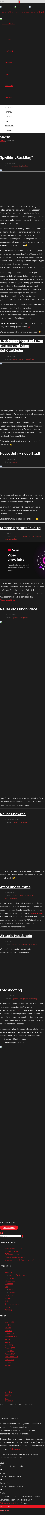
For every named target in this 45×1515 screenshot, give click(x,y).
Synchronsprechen (11, 539)
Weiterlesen (9, 1227)
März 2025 (9, 1345)
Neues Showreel (13, 813)
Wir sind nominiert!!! (12, 1251)
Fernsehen (9, 1284)
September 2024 (11, 1357)
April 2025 (8, 1342)
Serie (7, 1301)
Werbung (8, 1310)
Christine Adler (37, 913)
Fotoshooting (33, 944)
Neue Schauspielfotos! (13, 1248)
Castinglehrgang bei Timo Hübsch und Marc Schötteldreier (21, 345)
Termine (12, 1278)
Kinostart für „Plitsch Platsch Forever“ (19, 1260)
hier (29, 327)
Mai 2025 (8, 1339)
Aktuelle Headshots (16, 935)
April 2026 (8, 1331)
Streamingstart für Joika (20, 527)
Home (2, 141)
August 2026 (9, 1322)
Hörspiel (8, 1298)
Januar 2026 (9, 1334)
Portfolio (9, 51)
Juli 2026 (8, 1325)
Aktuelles (9, 39)
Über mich (9, 86)
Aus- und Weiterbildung (26, 359)
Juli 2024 (8, 1363)
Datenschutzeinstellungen (10, 1503)
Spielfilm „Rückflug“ (16, 157)
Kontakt (8, 97)
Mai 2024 (8, 1365)
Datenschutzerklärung (18, 1449)
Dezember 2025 (11, 1336)
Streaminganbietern (8, 600)
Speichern (4, 1493)
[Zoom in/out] (8, 1510)
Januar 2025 (9, 1351)
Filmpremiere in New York (14, 1257)
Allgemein (15, 166)
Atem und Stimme (15, 887)
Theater (8, 1307)
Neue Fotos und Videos (19, 609)
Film (20, 166)
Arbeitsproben (23, 536)
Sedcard (8, 63)
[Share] (3, 1510)
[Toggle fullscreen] (5, 1510)
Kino (33, 536)
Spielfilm (25, 166)
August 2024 (9, 1360)
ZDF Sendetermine (12, 1254)
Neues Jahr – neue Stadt (20, 453)
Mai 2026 (8, 1328)
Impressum (9, 1401)
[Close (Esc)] (1, 1510)
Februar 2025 (10, 1348)
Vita (6, 74)
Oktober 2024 (10, 1354)
